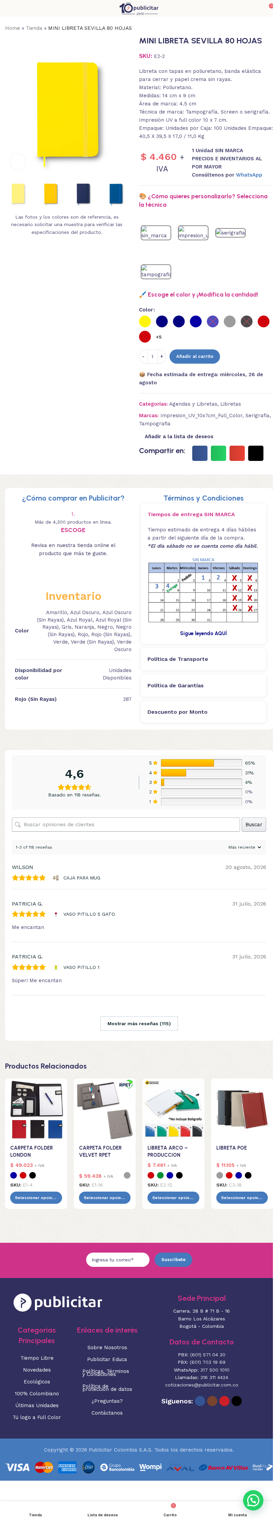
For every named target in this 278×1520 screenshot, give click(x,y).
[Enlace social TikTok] (237, 1401)
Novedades (37, 1370)
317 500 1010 (215, 1370)
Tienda (34, 28)
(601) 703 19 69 (207, 1362)
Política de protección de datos (107, 1387)
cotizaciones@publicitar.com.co (201, 1384)
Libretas (230, 404)
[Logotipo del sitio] (139, 8)
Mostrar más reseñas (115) (139, 1023)
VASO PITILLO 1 (81, 967)
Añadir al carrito (194, 356)
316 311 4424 (214, 1377)
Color (146, 310)
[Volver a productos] (261, 28)
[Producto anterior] (253, 28)
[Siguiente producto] (269, 28)
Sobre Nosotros (107, 1347)
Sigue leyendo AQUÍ (203, 633)
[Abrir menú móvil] (8, 8)
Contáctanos (107, 1413)
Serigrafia (257, 415)
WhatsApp (249, 175)
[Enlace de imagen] (58, 1302)
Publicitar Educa (107, 1359)
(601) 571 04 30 (207, 1354)
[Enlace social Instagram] (212, 1401)
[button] (12, 112)
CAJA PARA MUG (81, 877)
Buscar (253, 825)
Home (12, 28)
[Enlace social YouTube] (224, 1401)
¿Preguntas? (107, 1401)
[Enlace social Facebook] (200, 1401)
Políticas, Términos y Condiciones (105, 1372)
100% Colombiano (37, 1394)
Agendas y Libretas (193, 404)
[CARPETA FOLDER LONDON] (36, 1109)
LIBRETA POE (231, 1148)
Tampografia (155, 424)
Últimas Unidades (37, 1405)
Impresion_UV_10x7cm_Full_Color (201, 415)
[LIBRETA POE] (242, 1109)
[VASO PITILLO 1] (57, 967)
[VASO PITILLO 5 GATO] (57, 914)
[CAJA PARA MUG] (57, 877)
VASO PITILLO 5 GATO (89, 914)
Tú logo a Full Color (37, 1417)
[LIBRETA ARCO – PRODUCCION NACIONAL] (173, 1109)
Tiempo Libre (37, 1358)
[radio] (145, 321)
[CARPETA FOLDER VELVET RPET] (105, 1109)
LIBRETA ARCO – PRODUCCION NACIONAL (167, 1155)
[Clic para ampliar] (17, 161)
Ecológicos (37, 1382)
